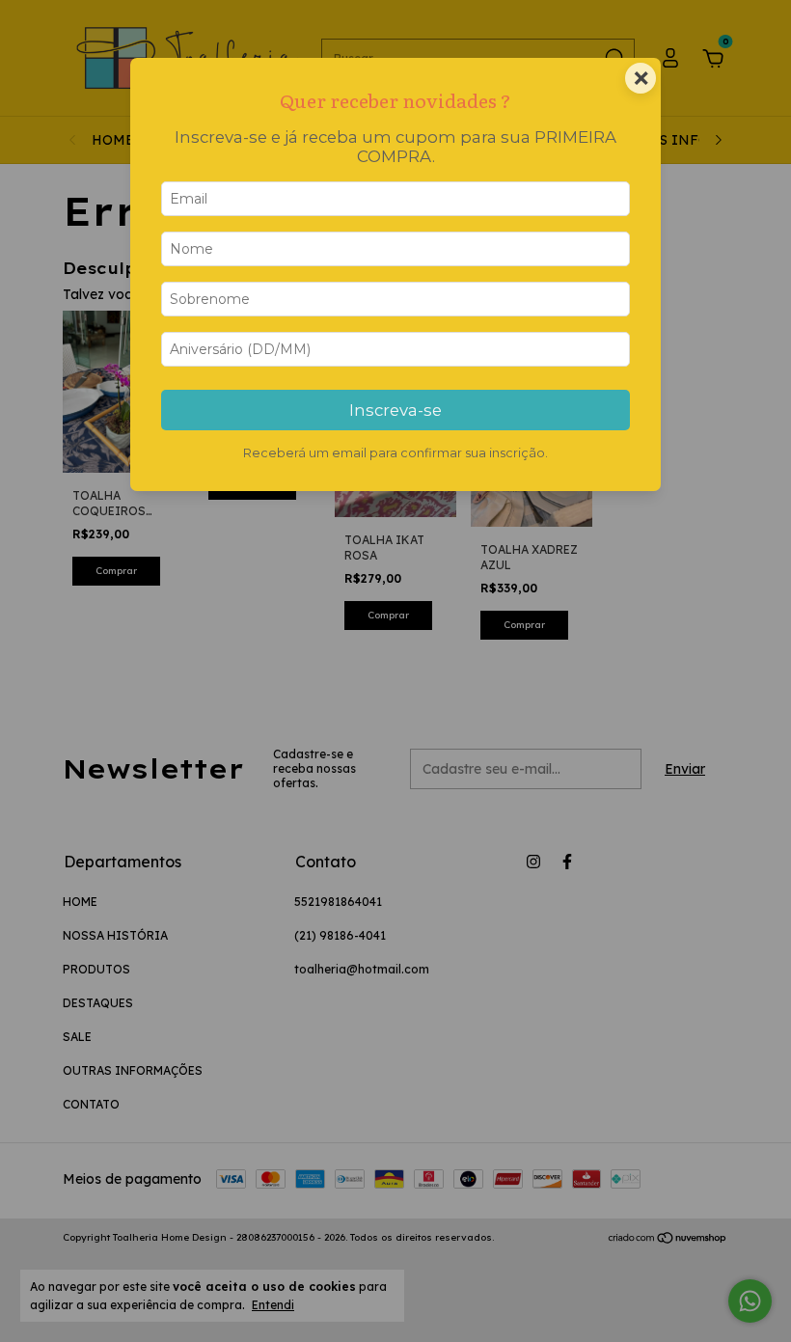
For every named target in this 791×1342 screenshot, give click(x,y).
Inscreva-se (395, 410)
